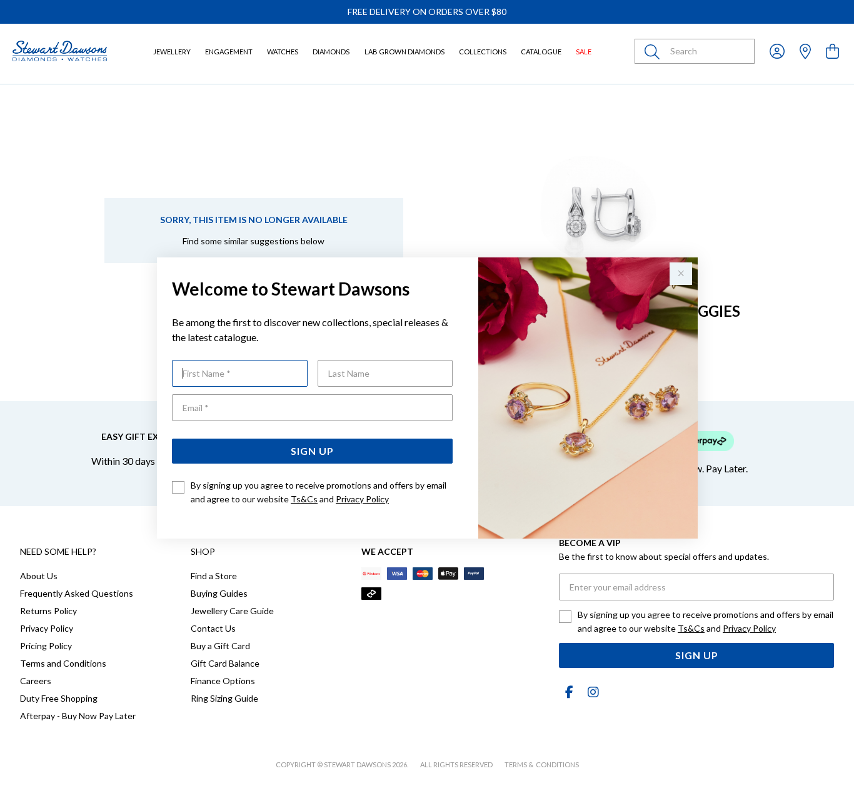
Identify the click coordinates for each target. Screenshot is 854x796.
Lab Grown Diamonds (404, 51)
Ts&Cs (304, 499)
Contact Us (213, 628)
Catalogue (541, 51)
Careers (35, 680)
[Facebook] (569, 692)
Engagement (229, 51)
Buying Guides (219, 593)
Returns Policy (48, 610)
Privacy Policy (362, 499)
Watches (282, 51)
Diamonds (331, 51)
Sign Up (312, 451)
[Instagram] (591, 692)
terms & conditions (542, 764)
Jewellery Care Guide (232, 610)
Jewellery (172, 51)
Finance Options (223, 680)
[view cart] (832, 51)
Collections (482, 51)
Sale (583, 51)
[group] (427, 12)
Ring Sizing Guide (224, 698)
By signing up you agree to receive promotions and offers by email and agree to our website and (318, 492)
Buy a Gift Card (220, 645)
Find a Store (214, 575)
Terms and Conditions (63, 663)
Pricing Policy (46, 645)
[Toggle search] (655, 51)
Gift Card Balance (225, 663)
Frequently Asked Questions (76, 593)
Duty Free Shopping (59, 698)
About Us (39, 575)
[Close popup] (681, 273)
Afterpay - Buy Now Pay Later (78, 715)
